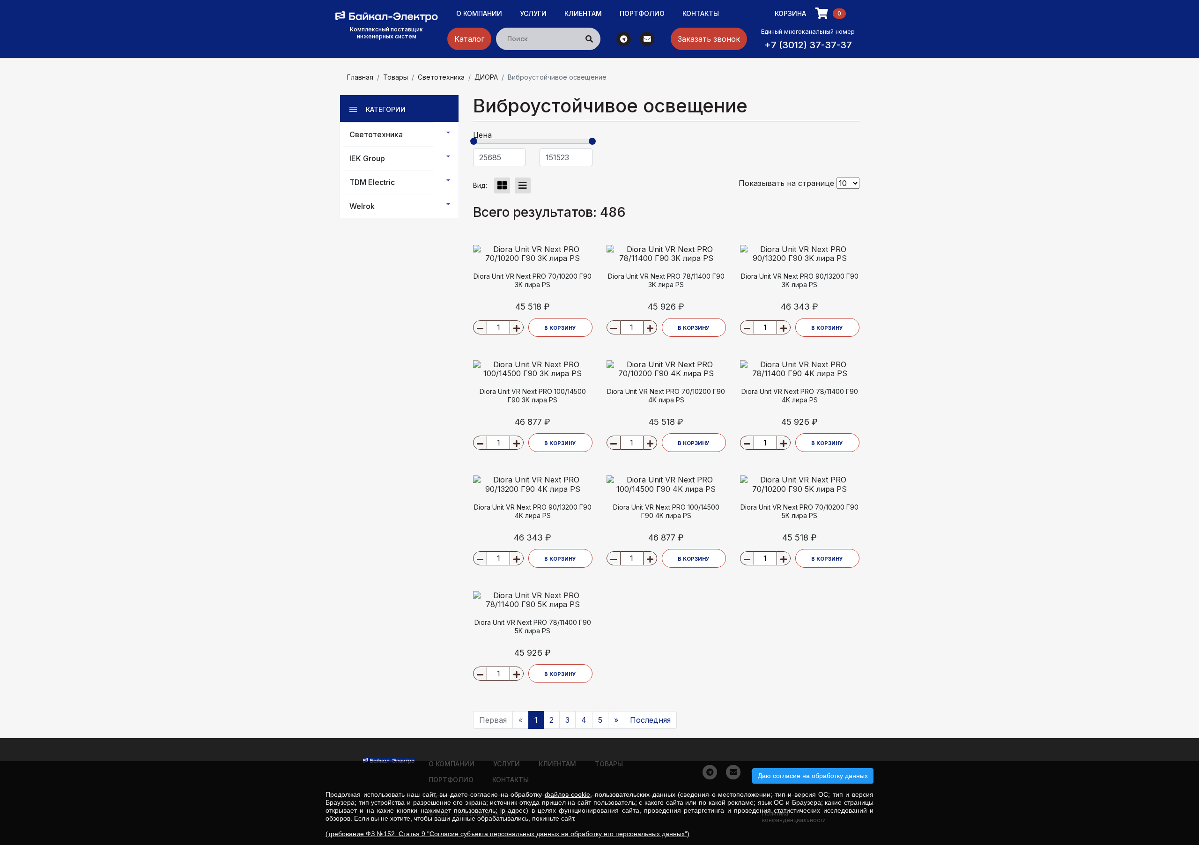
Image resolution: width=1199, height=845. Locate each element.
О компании (479, 13)
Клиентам (583, 13)
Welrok (362, 206)
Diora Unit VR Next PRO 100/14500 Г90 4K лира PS (666, 511)
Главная (360, 77)
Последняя (650, 720)
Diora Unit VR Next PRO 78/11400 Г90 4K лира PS (799, 395)
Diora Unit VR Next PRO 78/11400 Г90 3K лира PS (666, 280)
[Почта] (647, 38)
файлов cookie (568, 794)
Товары (395, 77)
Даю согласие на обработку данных (813, 775)
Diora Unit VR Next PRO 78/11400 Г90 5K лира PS (532, 626)
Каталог (469, 39)
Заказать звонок (709, 39)
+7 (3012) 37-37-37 (808, 45)
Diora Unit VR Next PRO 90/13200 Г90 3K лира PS (800, 280)
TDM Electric (372, 182)
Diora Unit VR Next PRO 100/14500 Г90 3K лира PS (533, 395)
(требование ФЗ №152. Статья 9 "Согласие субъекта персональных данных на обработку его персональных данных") (507, 834)
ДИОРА (486, 77)
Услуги (533, 13)
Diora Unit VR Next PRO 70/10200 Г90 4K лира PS (666, 395)
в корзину (560, 328)
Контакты (700, 13)
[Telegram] (623, 38)
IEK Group (367, 158)
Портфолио (642, 13)
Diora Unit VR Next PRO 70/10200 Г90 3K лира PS (533, 280)
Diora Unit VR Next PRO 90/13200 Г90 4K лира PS (533, 511)
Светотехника (441, 77)
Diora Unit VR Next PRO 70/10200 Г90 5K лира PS (799, 511)
